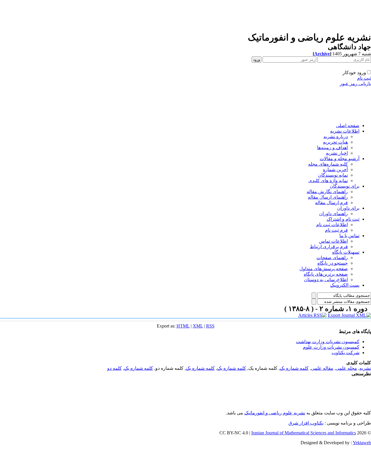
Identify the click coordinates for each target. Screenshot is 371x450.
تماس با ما (349, 235)
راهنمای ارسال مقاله (328, 197)
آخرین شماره (335, 169)
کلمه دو (114, 368)
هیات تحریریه (335, 142)
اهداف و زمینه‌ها (332, 147)
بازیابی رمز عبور (355, 83)
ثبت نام (364, 78)
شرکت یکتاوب (345, 352)
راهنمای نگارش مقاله (327, 191)
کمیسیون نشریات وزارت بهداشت (327, 341)
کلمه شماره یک (294, 368)
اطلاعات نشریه (344, 131)
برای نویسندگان (344, 186)
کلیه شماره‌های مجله (328, 164)
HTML (183, 325)
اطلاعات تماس (333, 241)
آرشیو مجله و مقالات (339, 158)
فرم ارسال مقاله (331, 202)
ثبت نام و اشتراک (343, 219)
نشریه (365, 368)
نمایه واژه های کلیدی (328, 180)
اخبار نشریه (337, 153)
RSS (210, 325)
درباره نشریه (335, 136)
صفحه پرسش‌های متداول (323, 268)
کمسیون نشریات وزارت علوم (331, 347)
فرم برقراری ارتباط (329, 246)
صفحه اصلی (347, 125)
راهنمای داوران (333, 213)
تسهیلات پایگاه (345, 252)
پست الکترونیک (344, 285)
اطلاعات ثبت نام (332, 224)
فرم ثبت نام (336, 230)
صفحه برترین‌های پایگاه (326, 274)
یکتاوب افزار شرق (305, 422)
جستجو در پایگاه (332, 263)
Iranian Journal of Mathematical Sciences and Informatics (303, 432)
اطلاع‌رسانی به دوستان (326, 279)
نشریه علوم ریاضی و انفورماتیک (274, 412)
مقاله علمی (322, 368)
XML (198, 325)
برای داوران (348, 208)
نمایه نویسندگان (333, 175)
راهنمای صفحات (332, 257)
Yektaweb (362, 442)
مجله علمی (346, 368)
